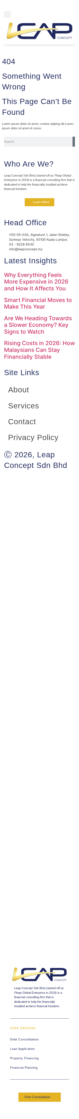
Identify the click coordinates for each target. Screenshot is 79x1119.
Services (23, 406)
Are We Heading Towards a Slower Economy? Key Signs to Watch (38, 325)
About (18, 390)
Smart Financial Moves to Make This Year (38, 303)
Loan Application (22, 1048)
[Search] (74, 142)
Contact (22, 421)
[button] (7, 14)
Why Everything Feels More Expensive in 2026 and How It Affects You (36, 282)
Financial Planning (24, 1067)
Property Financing (24, 1058)
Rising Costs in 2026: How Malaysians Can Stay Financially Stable (39, 350)
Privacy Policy (33, 437)
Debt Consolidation (24, 1039)
